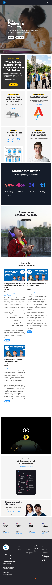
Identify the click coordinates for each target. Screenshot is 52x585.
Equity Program (29, 555)
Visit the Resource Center (26, 466)
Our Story (44, 546)
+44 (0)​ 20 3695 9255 (45, 533)
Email (19, 511)
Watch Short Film (19, 37)
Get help (7, 554)
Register (7, 340)
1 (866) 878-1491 (10, 511)
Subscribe (7, 557)
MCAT (18, 140)
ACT (13, 140)
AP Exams (28, 549)
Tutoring (19, 549)
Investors (43, 553)
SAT (13, 138)
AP (8, 141)
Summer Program (29, 553)
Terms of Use (28, 581)
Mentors (43, 548)
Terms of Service (34, 581)
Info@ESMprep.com (7, 574)
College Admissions (29, 552)
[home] (4, 2)
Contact (43, 550)
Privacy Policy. (21, 514)
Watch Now (13, 84)
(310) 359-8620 (19, 533)
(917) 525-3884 (32, 532)
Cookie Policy (22, 581)
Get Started (11, 37)
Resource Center (45, 552)
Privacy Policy (16, 581)
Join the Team (44, 549)
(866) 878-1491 (6, 572)
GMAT (18, 138)
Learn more (13, 108)
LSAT (18, 141)
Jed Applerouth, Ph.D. (9, 294)
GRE (13, 141)
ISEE (8, 138)
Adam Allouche (8, 295)
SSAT (8, 140)
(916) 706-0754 (5, 532)
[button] (47, 2)
